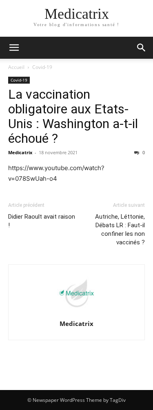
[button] (141, 48)
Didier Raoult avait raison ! (41, 221)
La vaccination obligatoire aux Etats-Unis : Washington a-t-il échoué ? (73, 116)
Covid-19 (42, 67)
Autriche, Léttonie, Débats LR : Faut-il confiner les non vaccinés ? (120, 229)
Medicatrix (20, 152)
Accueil (16, 67)
